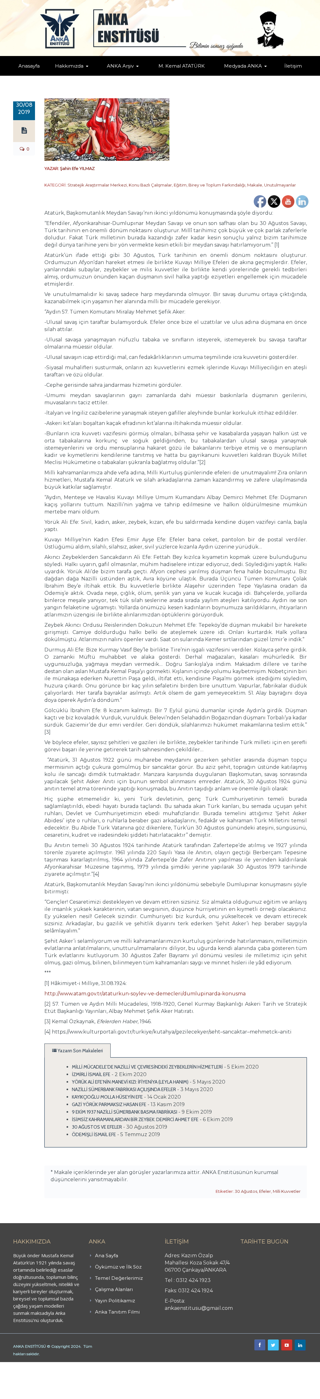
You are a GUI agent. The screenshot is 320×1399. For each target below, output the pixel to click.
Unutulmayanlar (280, 184)
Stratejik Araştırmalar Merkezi (97, 184)
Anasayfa (29, 66)
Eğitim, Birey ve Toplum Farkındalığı (209, 184)
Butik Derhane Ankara (23, 1365)
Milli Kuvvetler (287, 1191)
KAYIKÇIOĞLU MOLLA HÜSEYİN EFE (107, 1097)
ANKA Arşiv (120, 66)
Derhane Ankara (64, 1365)
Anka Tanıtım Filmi (117, 1312)
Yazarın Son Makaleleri (80, 1051)
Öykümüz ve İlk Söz (118, 1267)
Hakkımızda (69, 66)
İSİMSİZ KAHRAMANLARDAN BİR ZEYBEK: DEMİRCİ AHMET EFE (135, 1119)
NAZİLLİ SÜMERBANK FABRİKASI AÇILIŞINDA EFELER (124, 1089)
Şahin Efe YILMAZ (77, 168)
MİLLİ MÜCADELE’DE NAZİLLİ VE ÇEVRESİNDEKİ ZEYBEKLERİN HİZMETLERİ (147, 1067)
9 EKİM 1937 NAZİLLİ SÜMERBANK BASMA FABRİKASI (124, 1112)
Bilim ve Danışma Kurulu (77, 74)
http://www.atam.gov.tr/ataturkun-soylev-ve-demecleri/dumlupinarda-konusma (145, 994)
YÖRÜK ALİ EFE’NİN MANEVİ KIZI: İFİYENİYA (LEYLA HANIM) (130, 1082)
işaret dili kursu (98, 1365)
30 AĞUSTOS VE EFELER (97, 1127)
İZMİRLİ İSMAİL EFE (91, 1074)
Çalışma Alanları (114, 1289)
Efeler (265, 1191)
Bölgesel (129, 74)
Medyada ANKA (243, 66)
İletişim (293, 66)
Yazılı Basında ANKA (246, 74)
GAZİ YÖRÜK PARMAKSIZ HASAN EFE (109, 1104)
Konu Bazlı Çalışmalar (150, 184)
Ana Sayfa (106, 1256)
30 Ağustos (246, 1191)
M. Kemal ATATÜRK (181, 66)
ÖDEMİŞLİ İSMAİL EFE (94, 1134)
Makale (254, 184)
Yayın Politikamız (115, 1301)
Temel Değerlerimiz (119, 1278)
